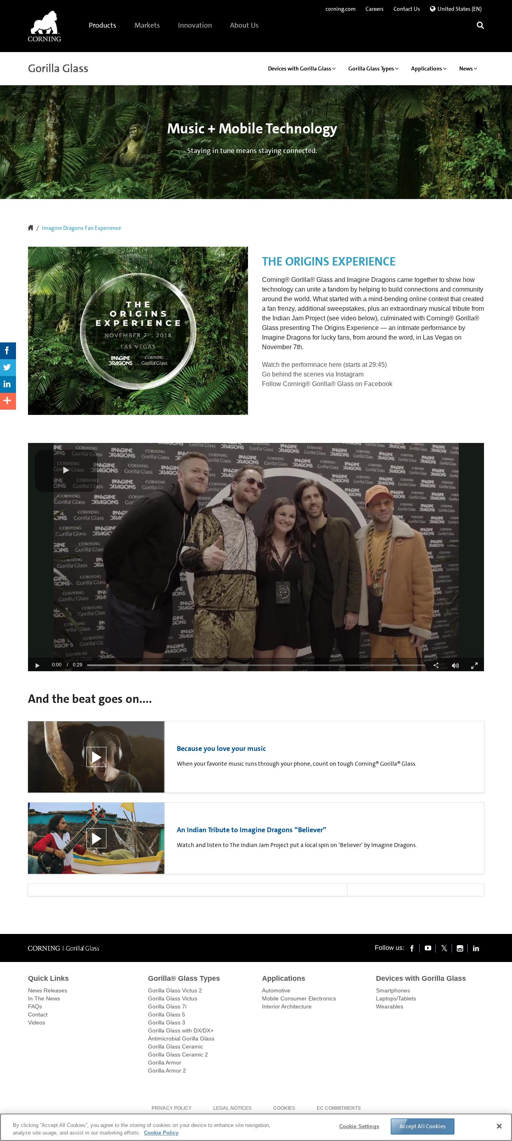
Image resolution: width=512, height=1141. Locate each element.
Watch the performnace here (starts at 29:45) (324, 364)
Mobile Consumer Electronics (299, 998)
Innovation (195, 25)
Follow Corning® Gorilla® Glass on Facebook (327, 383)
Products (103, 25)
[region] (256, 1127)
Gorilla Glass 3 (166, 1022)
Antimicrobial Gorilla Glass (181, 1038)
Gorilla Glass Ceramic (175, 1046)
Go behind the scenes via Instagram (313, 374)
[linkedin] (476, 948)
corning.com (341, 8)
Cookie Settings (359, 1126)
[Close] (499, 1126)
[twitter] (444, 948)
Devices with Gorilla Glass (421, 978)
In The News (44, 998)
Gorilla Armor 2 (167, 1070)
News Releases (47, 990)
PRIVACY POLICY (172, 1108)
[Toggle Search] (480, 26)
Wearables (389, 1006)
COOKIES (284, 1108)
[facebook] (412, 948)
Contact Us (407, 8)
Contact (38, 1014)
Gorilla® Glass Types (184, 978)
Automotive (276, 990)
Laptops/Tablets (396, 998)
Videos (36, 1022)
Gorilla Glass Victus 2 (175, 990)
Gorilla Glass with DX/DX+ (181, 1030)
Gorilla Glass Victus (172, 998)
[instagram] (460, 948)
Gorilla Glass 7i (167, 1006)
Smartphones (393, 990)
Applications (283, 978)
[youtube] (428, 948)
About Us (244, 25)
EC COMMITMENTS (339, 1108)
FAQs (35, 1006)
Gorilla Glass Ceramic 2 (178, 1054)
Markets (147, 25)
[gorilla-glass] (44, 26)
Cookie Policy (161, 1133)
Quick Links (48, 978)
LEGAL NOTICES (232, 1108)
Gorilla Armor (164, 1062)
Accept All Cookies (423, 1126)
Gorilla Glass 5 (166, 1014)
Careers (375, 8)
